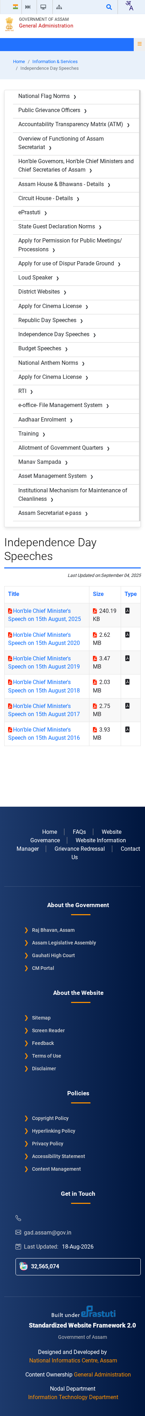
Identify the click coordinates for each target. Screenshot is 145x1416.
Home (19, 61)
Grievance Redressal (80, 848)
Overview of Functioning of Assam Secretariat (61, 142)
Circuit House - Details (45, 198)
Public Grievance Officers (49, 110)
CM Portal (43, 968)
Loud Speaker (35, 277)
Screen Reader (48, 1030)
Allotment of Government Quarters (60, 447)
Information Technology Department (73, 1397)
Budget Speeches (39, 348)
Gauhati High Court (53, 955)
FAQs (79, 832)
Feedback (43, 1043)
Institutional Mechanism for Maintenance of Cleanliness (72, 494)
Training (28, 433)
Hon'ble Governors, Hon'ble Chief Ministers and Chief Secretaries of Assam (76, 165)
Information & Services (55, 61)
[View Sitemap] (60, 7)
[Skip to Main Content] (29, 7)
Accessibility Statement (58, 1156)
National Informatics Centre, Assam (73, 1360)
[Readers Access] (44, 7)
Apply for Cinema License (50, 306)
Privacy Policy (47, 1143)
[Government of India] (15, 7)
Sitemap (41, 1018)
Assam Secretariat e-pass (49, 513)
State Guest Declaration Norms (56, 226)
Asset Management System (52, 476)
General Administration (46, 26)
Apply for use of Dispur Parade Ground (66, 263)
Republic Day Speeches (47, 320)
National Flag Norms (44, 96)
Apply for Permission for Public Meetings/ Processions (70, 244)
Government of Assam (44, 19)
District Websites (39, 291)
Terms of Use (46, 1056)
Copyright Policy (50, 1118)
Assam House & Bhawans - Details (61, 184)
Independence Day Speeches (53, 334)
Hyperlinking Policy (53, 1131)
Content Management (56, 1169)
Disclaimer (44, 1068)
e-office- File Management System (60, 405)
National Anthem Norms (48, 362)
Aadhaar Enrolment (42, 419)
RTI (22, 391)
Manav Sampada (39, 461)
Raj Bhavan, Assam (53, 930)
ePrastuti (29, 212)
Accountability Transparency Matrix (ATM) (70, 124)
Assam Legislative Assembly (64, 943)
